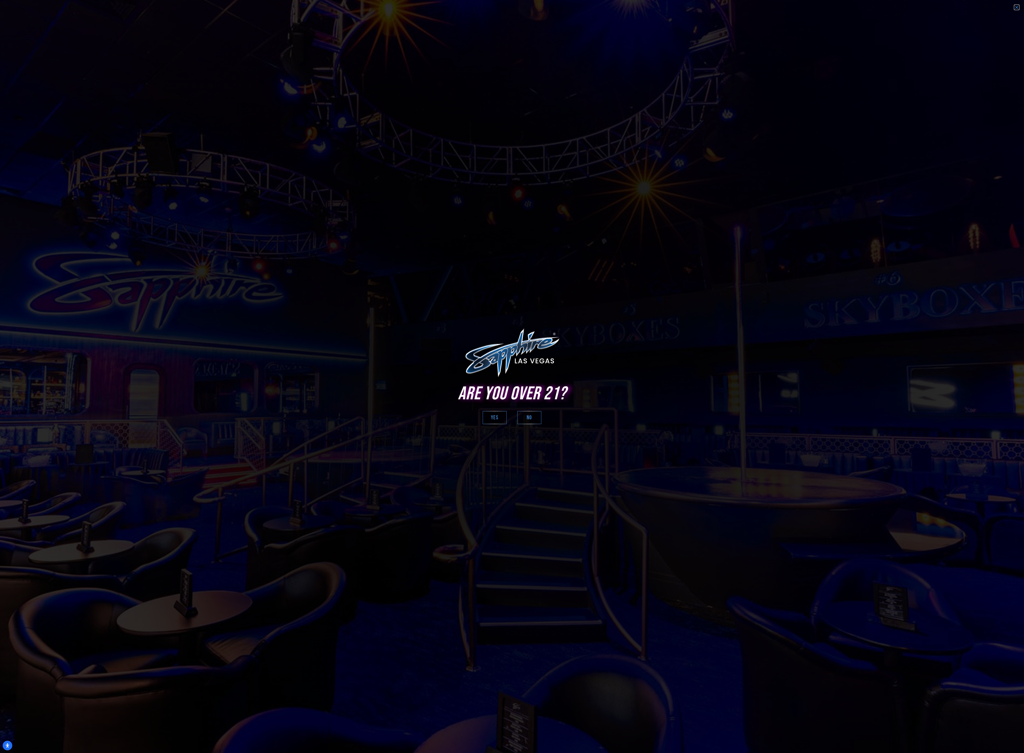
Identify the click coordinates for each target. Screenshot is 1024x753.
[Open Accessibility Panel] (7, 745)
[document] (512, 376)
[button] (1017, 7)
